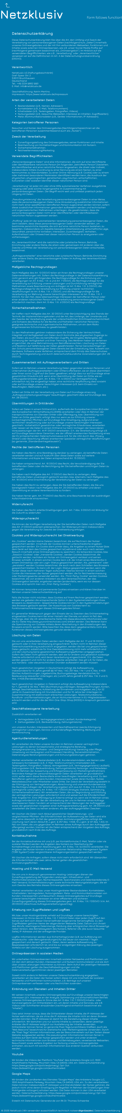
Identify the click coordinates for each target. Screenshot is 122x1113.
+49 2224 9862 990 (27, 83)
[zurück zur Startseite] (7, 5)
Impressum (85, 1110)
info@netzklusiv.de (31, 86)
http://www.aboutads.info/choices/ (82, 619)
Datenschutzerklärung (107, 1110)
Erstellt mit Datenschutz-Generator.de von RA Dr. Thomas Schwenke (50, 1100)
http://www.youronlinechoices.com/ (47, 621)
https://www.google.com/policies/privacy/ (35, 1065)
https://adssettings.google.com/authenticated (38, 1068)
